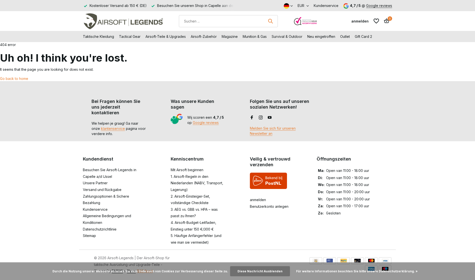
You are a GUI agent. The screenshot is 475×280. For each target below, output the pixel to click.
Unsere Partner (95, 183)
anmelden (258, 200)
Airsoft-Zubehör (204, 36)
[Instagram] (261, 118)
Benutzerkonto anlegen (269, 206)
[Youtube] (270, 118)
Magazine (230, 36)
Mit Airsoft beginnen (187, 170)
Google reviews (379, 5)
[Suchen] (270, 21)
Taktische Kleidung (98, 36)
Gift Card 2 (363, 36)
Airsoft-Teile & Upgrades (165, 36)
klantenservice (113, 128)
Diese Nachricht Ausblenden (260, 271)
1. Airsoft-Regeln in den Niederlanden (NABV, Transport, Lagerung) (197, 183)
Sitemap (89, 235)
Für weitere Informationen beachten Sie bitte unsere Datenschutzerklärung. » (357, 271)
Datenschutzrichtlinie (100, 229)
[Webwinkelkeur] (305, 21)
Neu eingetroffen (321, 36)
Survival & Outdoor (287, 36)
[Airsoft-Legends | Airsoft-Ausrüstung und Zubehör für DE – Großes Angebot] (123, 21)
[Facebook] (252, 118)
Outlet (345, 36)
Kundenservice (326, 5)
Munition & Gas (255, 36)
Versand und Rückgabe (102, 189)
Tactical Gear (130, 36)
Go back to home (14, 78)
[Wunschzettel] (376, 21)
